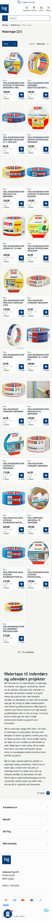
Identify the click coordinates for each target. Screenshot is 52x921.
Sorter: (32, 43)
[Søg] (5, 18)
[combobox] (29, 18)
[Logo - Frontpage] (11, 8)
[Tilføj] (21, 94)
